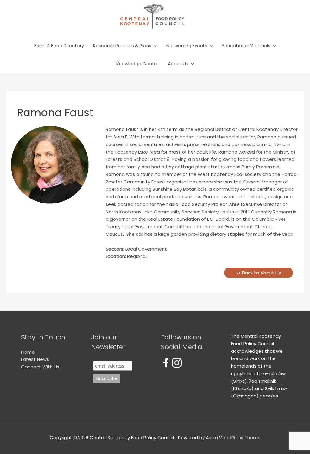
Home (28, 352)
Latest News (35, 359)
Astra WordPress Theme (233, 437)
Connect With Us (40, 367)
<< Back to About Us (258, 273)
